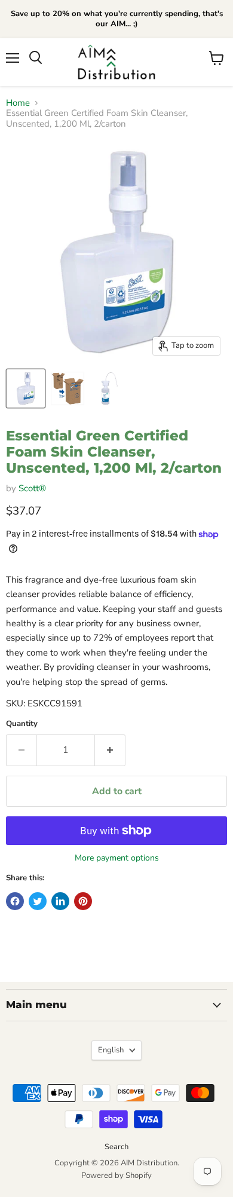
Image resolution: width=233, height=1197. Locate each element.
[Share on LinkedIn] (60, 901)
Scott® (32, 488)
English (111, 1050)
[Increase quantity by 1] (110, 750)
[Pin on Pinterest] (83, 901)
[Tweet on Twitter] (38, 901)
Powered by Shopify (116, 1175)
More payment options (117, 858)
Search (116, 1146)
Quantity (22, 724)
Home (18, 103)
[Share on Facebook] (15, 901)
